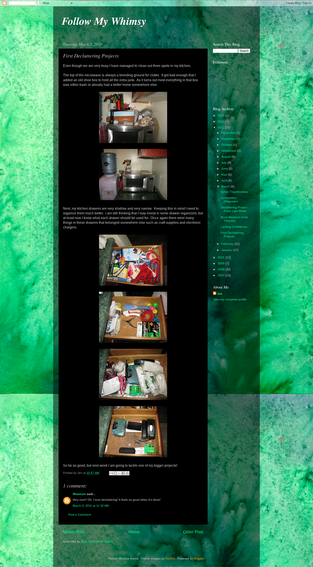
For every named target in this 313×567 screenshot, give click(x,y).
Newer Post (74, 531)
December (228, 132)
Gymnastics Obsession (229, 199)
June (225, 168)
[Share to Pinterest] (127, 473)
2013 (221, 115)
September (229, 150)
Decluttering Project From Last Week (234, 209)
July (224, 162)
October (227, 144)
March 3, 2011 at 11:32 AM (91, 505)
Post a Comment (79, 514)
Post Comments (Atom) (97, 541)
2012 (221, 121)
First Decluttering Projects (232, 234)
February (227, 243)
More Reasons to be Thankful (234, 218)
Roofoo (170, 558)
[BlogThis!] (115, 473)
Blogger (199, 558)
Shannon (79, 494)
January (227, 250)
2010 (221, 257)
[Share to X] (119, 473)
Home (134, 531)
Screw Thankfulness (234, 191)
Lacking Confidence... (235, 226)
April (224, 180)
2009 (221, 263)
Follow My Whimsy (104, 20)
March (226, 186)
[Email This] (111, 473)
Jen (220, 293)
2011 (221, 127)
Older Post (193, 531)
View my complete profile (230, 299)
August (226, 156)
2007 (221, 275)
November (228, 138)
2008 (221, 269)
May (224, 174)
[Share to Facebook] (123, 473)
